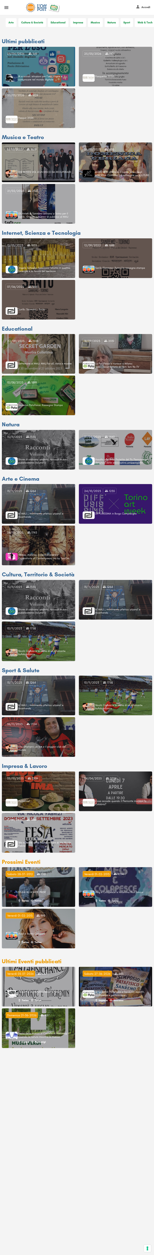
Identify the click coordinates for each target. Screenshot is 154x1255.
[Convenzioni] (54, 7)
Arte (11, 22)
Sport (126, 22)
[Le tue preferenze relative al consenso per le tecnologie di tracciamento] (147, 1248)
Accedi (145, 7)
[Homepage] (31, 7)
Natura (111, 22)
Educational (58, 22)
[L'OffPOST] (42, 7)
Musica (95, 22)
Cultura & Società (32, 22)
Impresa (78, 22)
